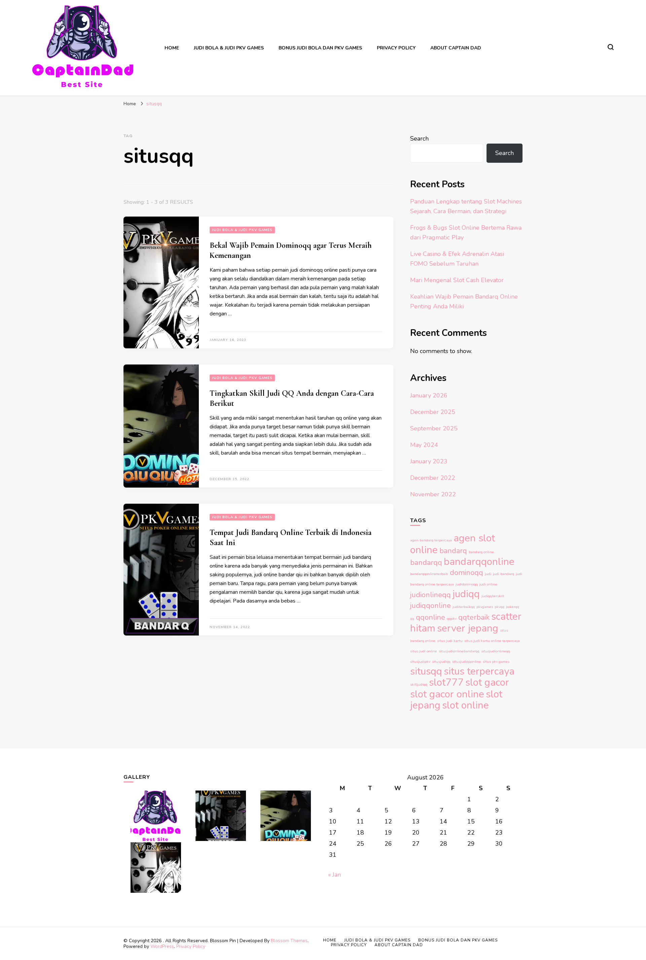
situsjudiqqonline (466, 661)
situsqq (426, 671)
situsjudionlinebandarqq (459, 651)
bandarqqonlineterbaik (429, 573)
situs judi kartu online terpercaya (492, 640)
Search (419, 139)
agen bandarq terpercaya (431, 540)
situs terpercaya (479, 671)
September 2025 (434, 428)
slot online (465, 705)
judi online (488, 584)
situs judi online (423, 651)
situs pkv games (496, 661)
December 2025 (432, 412)
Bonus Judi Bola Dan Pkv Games (320, 48)
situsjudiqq (441, 661)
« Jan (334, 875)
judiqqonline (430, 606)
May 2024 (424, 445)
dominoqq (466, 573)
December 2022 (432, 478)
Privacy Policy (396, 48)
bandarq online (481, 551)
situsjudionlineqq (495, 651)
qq (412, 618)
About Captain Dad (455, 48)
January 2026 (428, 395)
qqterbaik (474, 617)
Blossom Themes (289, 940)
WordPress (162, 946)
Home (172, 48)
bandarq (453, 551)
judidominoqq (467, 584)
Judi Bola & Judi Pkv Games (229, 48)
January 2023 (428, 461)
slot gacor (487, 682)
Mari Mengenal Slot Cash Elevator (457, 280)
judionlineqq (430, 595)
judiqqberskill (492, 596)
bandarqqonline (479, 561)
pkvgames (484, 606)
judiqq (466, 594)
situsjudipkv (420, 661)
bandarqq (426, 563)
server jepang (467, 628)
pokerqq (512, 606)
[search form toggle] (611, 47)
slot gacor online (447, 694)
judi (488, 573)
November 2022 (433, 494)
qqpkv (452, 618)
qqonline (430, 617)
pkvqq (499, 606)
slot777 (446, 682)
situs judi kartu (450, 640)
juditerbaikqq (464, 606)
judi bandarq (503, 573)
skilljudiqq (418, 684)
